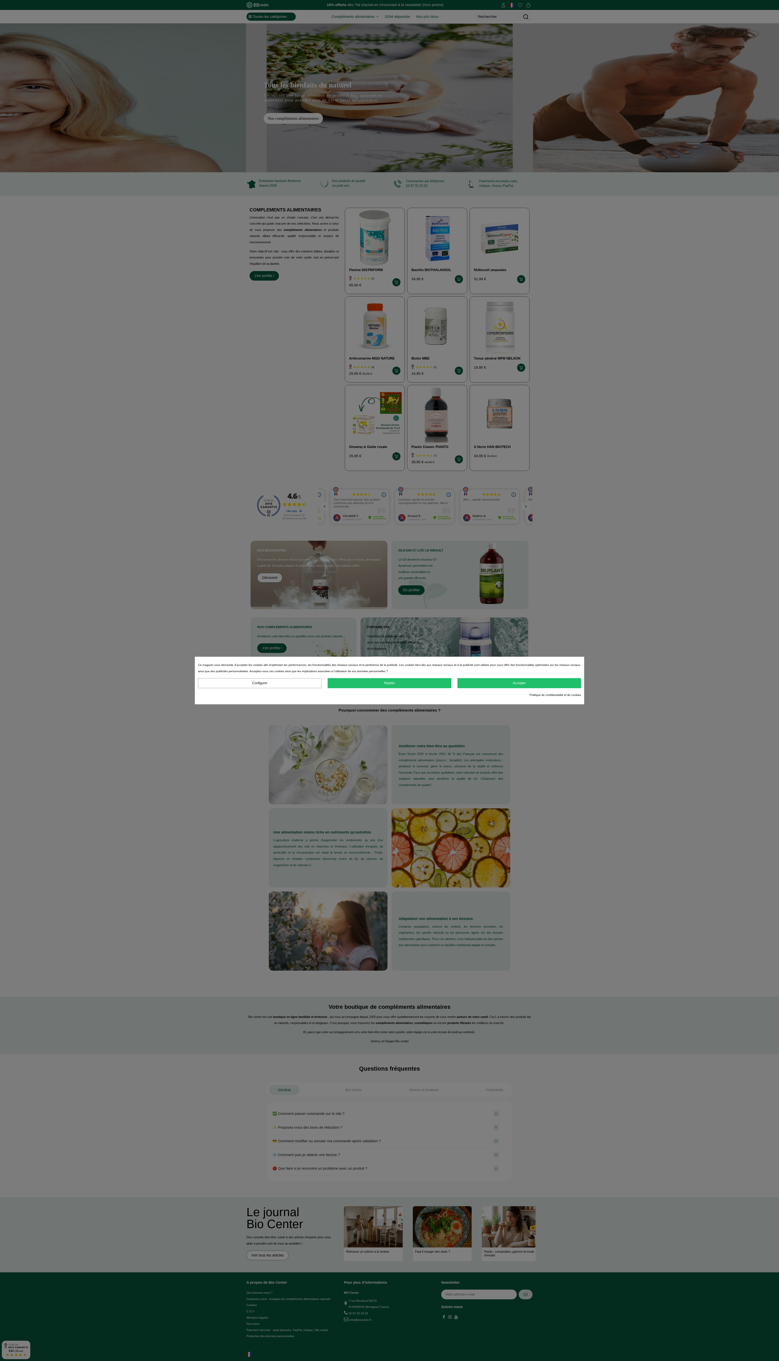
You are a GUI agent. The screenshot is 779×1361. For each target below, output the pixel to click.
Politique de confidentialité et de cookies (555, 695)
